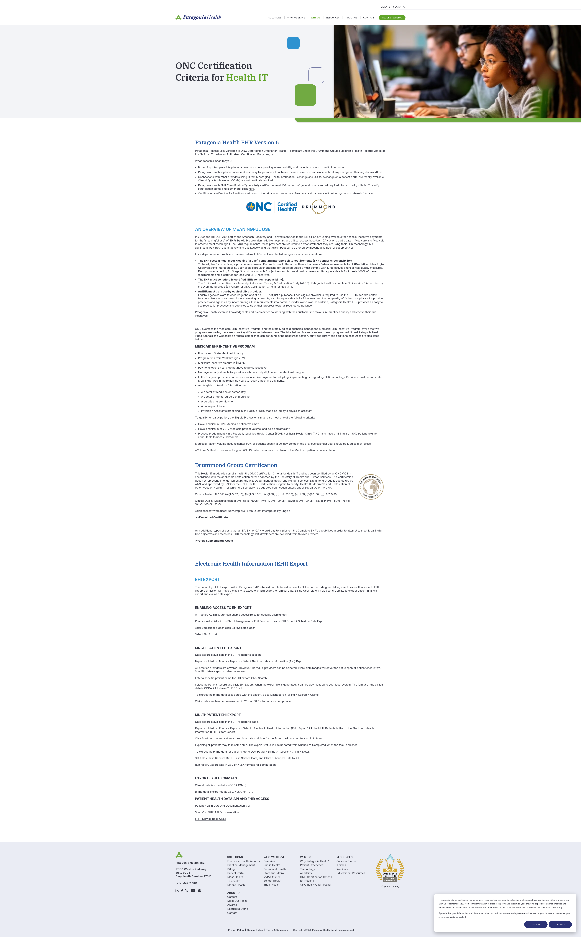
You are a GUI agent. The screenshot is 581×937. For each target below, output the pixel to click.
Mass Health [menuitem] (235, 877)
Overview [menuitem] (270, 861)
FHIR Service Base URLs (210, 818)
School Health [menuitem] (272, 880)
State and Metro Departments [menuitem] (274, 874)
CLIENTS (385, 6)
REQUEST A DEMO (392, 17)
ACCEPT (536, 924)
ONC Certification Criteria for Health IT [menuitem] (316, 878)
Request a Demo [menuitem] (237, 908)
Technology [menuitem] (307, 869)
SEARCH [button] (397, 6)
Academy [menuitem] (306, 873)
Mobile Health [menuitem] (236, 885)
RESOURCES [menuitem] (333, 17)
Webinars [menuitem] (342, 869)
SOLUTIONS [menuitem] (274, 17)
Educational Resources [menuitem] (350, 873)
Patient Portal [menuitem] (235, 873)
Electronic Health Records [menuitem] (243, 861)
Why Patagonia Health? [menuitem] (315, 861)
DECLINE (560, 924)
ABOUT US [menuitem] (351, 17)
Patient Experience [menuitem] (311, 865)
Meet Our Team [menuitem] (237, 900)
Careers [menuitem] (232, 896)
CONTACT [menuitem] (368, 17)
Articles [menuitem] (341, 865)
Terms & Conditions (277, 930)
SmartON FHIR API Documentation (217, 812)
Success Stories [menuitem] (346, 861)
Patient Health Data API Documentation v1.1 (222, 805)
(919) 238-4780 (186, 882)
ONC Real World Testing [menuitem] (315, 884)
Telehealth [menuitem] (233, 881)
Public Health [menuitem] (272, 865)
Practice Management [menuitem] (241, 865)
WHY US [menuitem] (315, 17)
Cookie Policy (555, 907)
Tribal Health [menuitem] (271, 884)
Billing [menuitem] (231, 869)
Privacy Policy (236, 930)
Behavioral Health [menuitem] (275, 869)
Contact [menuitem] (232, 912)
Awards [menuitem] (232, 904)
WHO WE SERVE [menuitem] (296, 17)
